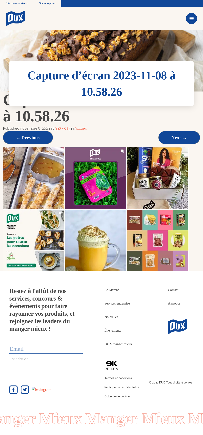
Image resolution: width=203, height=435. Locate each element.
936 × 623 (62, 128)
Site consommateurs (16, 3)
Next (179, 137)
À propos (174, 303)
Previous (28, 137)
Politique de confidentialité (122, 387)
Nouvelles (111, 317)
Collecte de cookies (117, 396)
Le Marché (111, 290)
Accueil (80, 128)
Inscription (20, 359)
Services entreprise (117, 303)
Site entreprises (47, 3)
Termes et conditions (118, 378)
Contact (173, 290)
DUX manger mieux (118, 344)
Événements (112, 330)
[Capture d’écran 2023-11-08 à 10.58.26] (96, 209)
